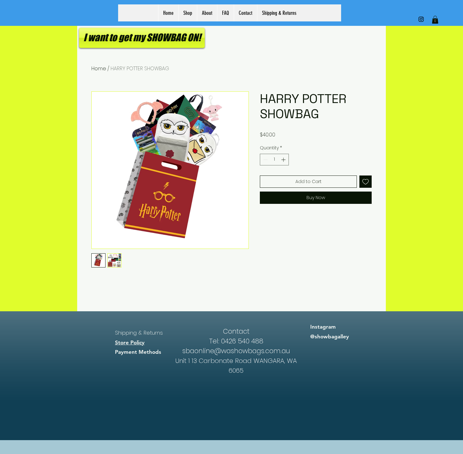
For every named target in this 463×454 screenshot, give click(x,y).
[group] (231, 302)
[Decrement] (265, 159)
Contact (236, 331)
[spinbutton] (274, 159)
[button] (435, 20)
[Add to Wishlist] (365, 181)
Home (98, 68)
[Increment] (284, 159)
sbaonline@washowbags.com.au (236, 350)
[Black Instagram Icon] (421, 19)
